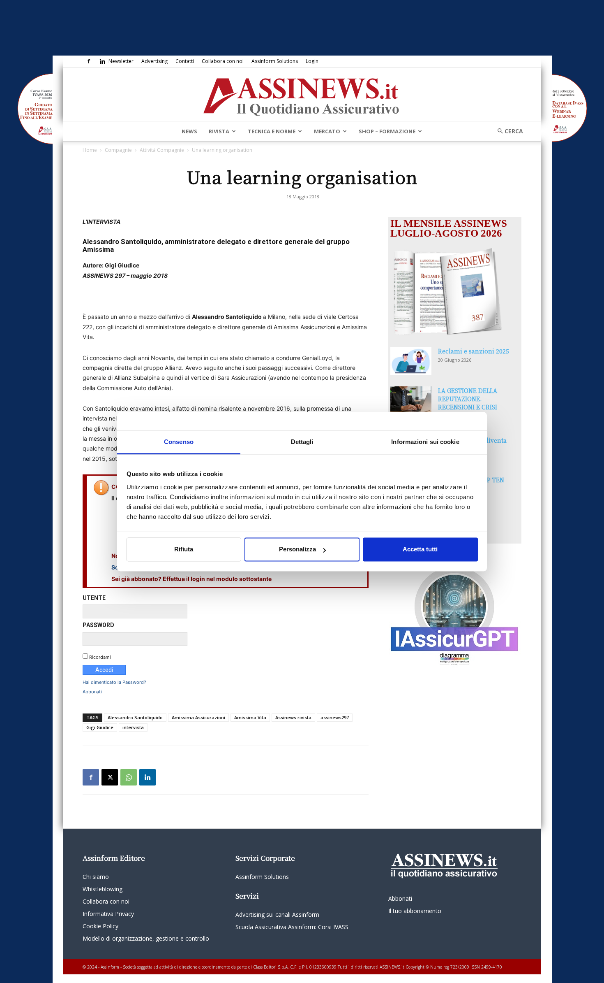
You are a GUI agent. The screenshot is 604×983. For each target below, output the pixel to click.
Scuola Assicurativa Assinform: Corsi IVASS (291, 927)
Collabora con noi (223, 61)
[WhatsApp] (128, 777)
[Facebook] (89, 61)
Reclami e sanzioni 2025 (473, 351)
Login (312, 61)
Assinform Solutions (274, 61)
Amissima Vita (250, 717)
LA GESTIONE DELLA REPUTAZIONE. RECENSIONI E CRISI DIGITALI (467, 402)
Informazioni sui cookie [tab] (425, 441)
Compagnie (118, 149)
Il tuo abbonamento (414, 911)
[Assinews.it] (302, 95)
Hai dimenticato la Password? (114, 682)
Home (90, 149)
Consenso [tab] (179, 441)
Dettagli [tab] (302, 441)
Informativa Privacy (108, 914)
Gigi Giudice (99, 727)
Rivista (219, 131)
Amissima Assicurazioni (198, 717)
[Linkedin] (102, 61)
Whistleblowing (102, 889)
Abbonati (92, 692)
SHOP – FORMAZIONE (387, 131)
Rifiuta (183, 549)
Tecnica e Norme (271, 131)
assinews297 (334, 717)
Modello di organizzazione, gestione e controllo (146, 938)
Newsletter (121, 61)
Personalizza (297, 549)
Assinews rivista (293, 717)
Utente (94, 598)
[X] (109, 777)
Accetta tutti (420, 549)
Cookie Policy (100, 926)
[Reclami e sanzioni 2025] (410, 361)
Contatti (184, 61)
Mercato (327, 131)
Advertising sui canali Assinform (277, 914)
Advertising (154, 61)
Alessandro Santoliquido (135, 717)
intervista (133, 727)
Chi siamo (96, 877)
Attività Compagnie (162, 149)
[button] (507, 131)
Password (98, 625)
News (189, 131)
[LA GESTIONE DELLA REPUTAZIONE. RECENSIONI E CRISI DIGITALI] (410, 400)
